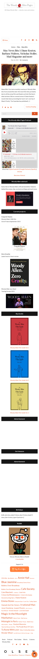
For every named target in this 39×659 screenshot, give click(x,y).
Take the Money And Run (8, 627)
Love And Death (24, 610)
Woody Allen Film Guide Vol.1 (19, 348)
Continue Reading (31, 107)
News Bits (25, 47)
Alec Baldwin (11, 578)
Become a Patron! (19, 175)
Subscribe (26, 136)
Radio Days (30, 621)
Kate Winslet (4, 610)
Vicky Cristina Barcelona (27, 630)
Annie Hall (23, 577)
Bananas (32, 578)
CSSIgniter (28, 655)
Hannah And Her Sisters (10, 605)
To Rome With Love (10, 629)
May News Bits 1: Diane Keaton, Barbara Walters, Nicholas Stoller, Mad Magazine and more (19, 53)
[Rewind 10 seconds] (9, 133)
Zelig (31, 633)
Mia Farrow (24, 618)
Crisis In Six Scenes (26, 595)
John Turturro (28, 608)
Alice (16, 578)
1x (13, 133)
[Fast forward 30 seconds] (17, 133)
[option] (19, 149)
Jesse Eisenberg (7, 608)
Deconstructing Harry (8, 598)
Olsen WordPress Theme (15, 655)
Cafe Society (28, 588)
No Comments (24, 60)
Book (4, 639)
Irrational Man (27, 604)
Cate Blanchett (7, 592)
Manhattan (7, 617)
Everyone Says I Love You (22, 601)
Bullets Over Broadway (10, 585)
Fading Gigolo (33, 601)
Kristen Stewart (14, 610)
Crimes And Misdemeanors (10, 595)
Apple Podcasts (14, 169)
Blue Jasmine (9, 582)
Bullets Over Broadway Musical (10, 589)
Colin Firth (22, 592)
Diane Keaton (20, 598)
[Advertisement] (19, 25)
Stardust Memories (19, 624)
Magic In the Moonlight (14, 613)
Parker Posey (22, 621)
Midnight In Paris (9, 621)
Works (25, 639)
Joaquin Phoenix (19, 608)
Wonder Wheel (7, 633)
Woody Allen (6, 642)
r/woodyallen (19, 559)
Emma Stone (7, 601)
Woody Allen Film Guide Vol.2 (19, 380)
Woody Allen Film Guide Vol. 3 (19, 413)
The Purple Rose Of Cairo (25, 627)
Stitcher (19, 171)
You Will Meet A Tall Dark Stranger (21, 633)
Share (34, 136)
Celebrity (16, 592)
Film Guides (17, 639)
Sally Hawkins (4, 624)
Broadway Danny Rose (23, 582)
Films (18, 47)
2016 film (4, 578)
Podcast (9, 639)
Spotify (34, 169)
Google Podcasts (25, 169)
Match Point (16, 618)
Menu (6, 40)
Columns (32, 639)
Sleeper (11, 624)
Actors (13, 47)
